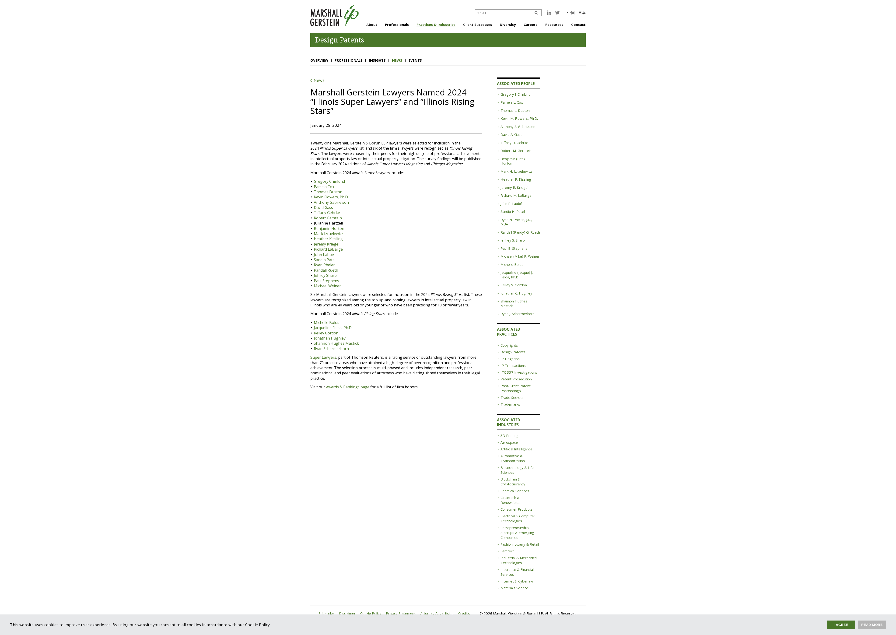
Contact (578, 24)
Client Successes (477, 24)
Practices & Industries (435, 24)
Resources (554, 24)
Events (415, 60)
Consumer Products (516, 509)
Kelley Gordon (326, 333)
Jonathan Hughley (330, 338)
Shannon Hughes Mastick (336, 343)
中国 (571, 12)
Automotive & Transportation (512, 458)
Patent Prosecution (516, 379)
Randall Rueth (326, 270)
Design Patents (512, 352)
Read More (872, 625)
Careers (530, 24)
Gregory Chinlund (329, 181)
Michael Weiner (327, 285)
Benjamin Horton (329, 228)
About (371, 24)
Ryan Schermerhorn (331, 348)
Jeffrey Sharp (325, 275)
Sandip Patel (325, 259)
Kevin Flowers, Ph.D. (331, 197)
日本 (582, 12)
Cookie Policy (370, 613)
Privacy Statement (401, 613)
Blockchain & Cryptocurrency (512, 481)
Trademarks (510, 404)
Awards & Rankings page (347, 386)
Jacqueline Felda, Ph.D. (333, 327)
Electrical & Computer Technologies (517, 518)
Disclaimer (347, 613)
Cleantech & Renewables (510, 500)
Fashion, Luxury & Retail (519, 544)
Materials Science (514, 588)
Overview (319, 60)
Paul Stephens (326, 280)
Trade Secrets (512, 397)
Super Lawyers (323, 357)
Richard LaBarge (328, 249)
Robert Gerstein (328, 218)
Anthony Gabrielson (331, 202)
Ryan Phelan (325, 264)
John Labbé (324, 254)
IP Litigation (510, 358)
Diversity (508, 24)
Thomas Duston (328, 191)
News (397, 60)
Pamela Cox (324, 186)
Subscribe (326, 613)
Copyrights (509, 345)
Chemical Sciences (514, 490)
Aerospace (509, 442)
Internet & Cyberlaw (516, 581)
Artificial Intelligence (516, 449)
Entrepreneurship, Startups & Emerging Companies (517, 532)
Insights (377, 60)
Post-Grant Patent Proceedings (515, 388)
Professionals (397, 24)
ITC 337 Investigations (518, 372)
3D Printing (509, 435)
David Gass (323, 207)
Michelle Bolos (326, 322)
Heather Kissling (328, 238)
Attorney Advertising (437, 613)
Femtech (507, 551)
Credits (464, 613)
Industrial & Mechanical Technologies (518, 560)
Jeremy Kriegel (326, 244)
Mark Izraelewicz (328, 233)
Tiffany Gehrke (327, 212)
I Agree (841, 625)
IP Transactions (513, 365)
